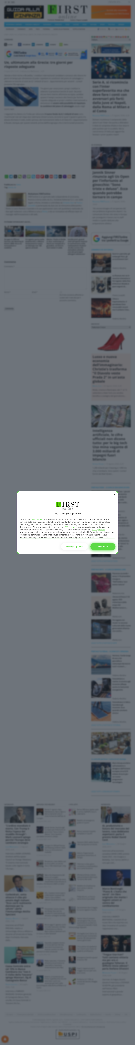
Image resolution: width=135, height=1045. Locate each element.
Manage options (74, 546)
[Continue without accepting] (114, 496)
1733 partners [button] (37, 519)
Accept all (103, 546)
